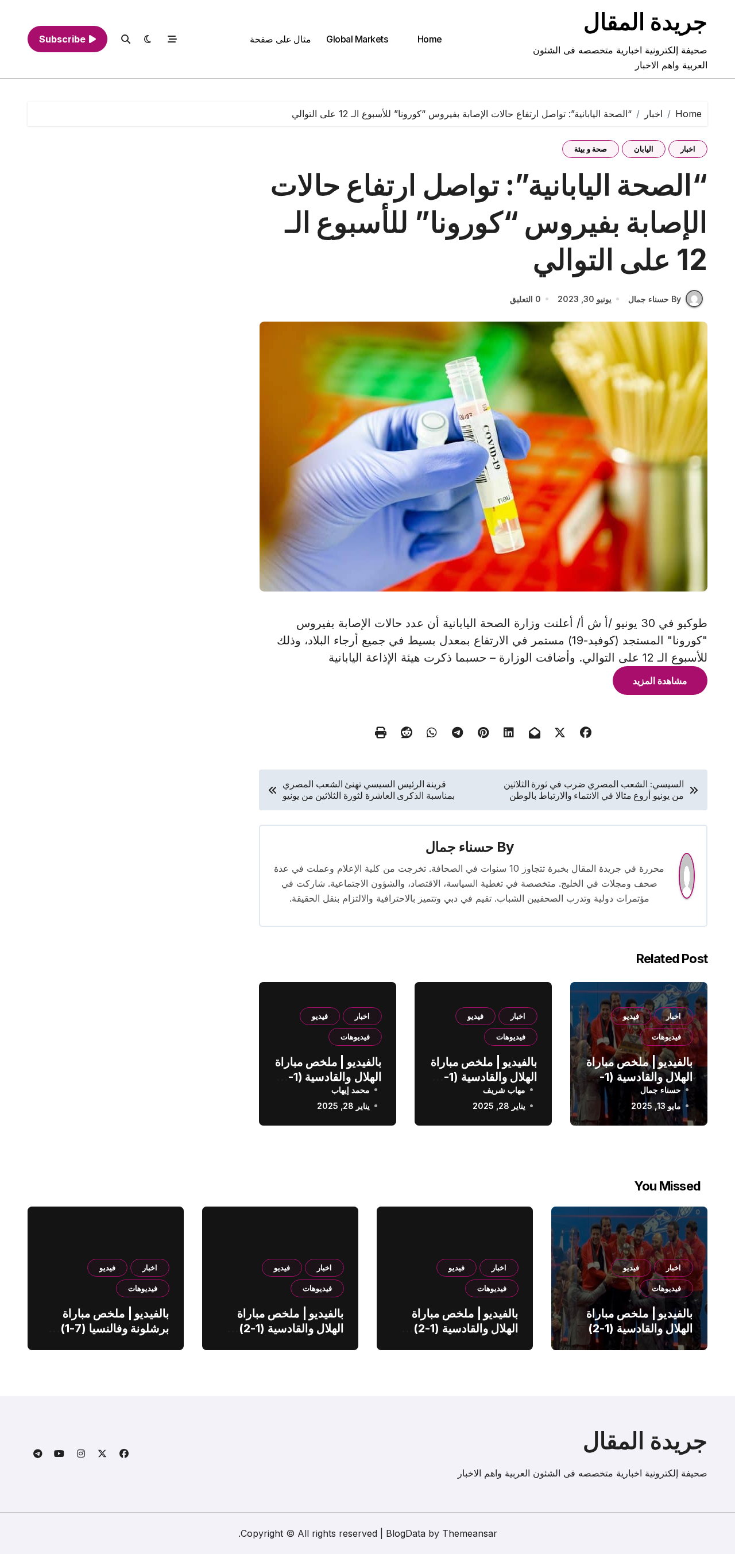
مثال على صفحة (280, 39)
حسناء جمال (459, 846)
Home (429, 39)
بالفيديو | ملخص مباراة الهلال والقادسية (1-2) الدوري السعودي (639, 1077)
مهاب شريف (504, 1090)
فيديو (631, 1015)
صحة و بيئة (590, 148)
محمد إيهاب (350, 1090)
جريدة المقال (645, 21)
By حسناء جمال (654, 299)
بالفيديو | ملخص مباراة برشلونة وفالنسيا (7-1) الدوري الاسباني (114, 1328)
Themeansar (469, 1533)
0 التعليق (525, 299)
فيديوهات (666, 1036)
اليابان (643, 148)
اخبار (687, 148)
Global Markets (357, 39)
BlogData (405, 1533)
